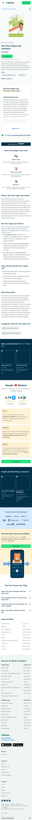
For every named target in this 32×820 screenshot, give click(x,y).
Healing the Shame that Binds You (9, 640)
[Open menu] (3, 3)
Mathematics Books (6, 711)
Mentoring (22, 75)
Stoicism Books (5, 714)
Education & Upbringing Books (9, 717)
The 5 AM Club (4, 670)
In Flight (3, 646)
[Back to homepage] (10, 3)
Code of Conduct (5, 793)
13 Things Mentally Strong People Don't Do (11, 689)
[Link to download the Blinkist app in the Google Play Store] (18, 744)
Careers (3, 787)
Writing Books (4, 706)
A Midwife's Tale (5, 623)
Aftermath (3, 626)
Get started (26, 3)
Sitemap (12, 804)
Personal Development (9, 9)
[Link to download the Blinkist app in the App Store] (6, 744)
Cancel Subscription (6, 775)
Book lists (3, 754)
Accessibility (4, 807)
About (2, 784)
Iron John (3, 649)
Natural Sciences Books (7, 703)
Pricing (3, 764)
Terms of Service (5, 805)
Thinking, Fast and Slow (7, 682)
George (3, 637)
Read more (15, 128)
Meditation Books (5, 708)
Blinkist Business (5, 766)
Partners (3, 790)
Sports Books (4, 720)
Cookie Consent (24, 805)
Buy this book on (13, 144)
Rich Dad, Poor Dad (6, 676)
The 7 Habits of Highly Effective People (11, 673)
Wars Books (4, 725)
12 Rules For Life (5, 679)
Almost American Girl (6, 629)
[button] (16, 592)
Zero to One (4, 684)
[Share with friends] (30, 9)
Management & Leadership (12, 333)
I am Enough (4, 643)
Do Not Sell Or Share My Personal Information (12, 809)
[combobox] (6, 813)
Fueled (3, 635)
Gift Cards (3, 769)
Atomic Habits (4, 668)
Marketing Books (5, 728)
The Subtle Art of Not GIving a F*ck (10, 696)
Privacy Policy (14, 805)
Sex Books (3, 723)
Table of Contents (6, 78)
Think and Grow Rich (6, 693)
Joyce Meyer (4, 51)
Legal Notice (19, 804)
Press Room (4, 796)
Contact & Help (5, 772)
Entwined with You (6, 632)
